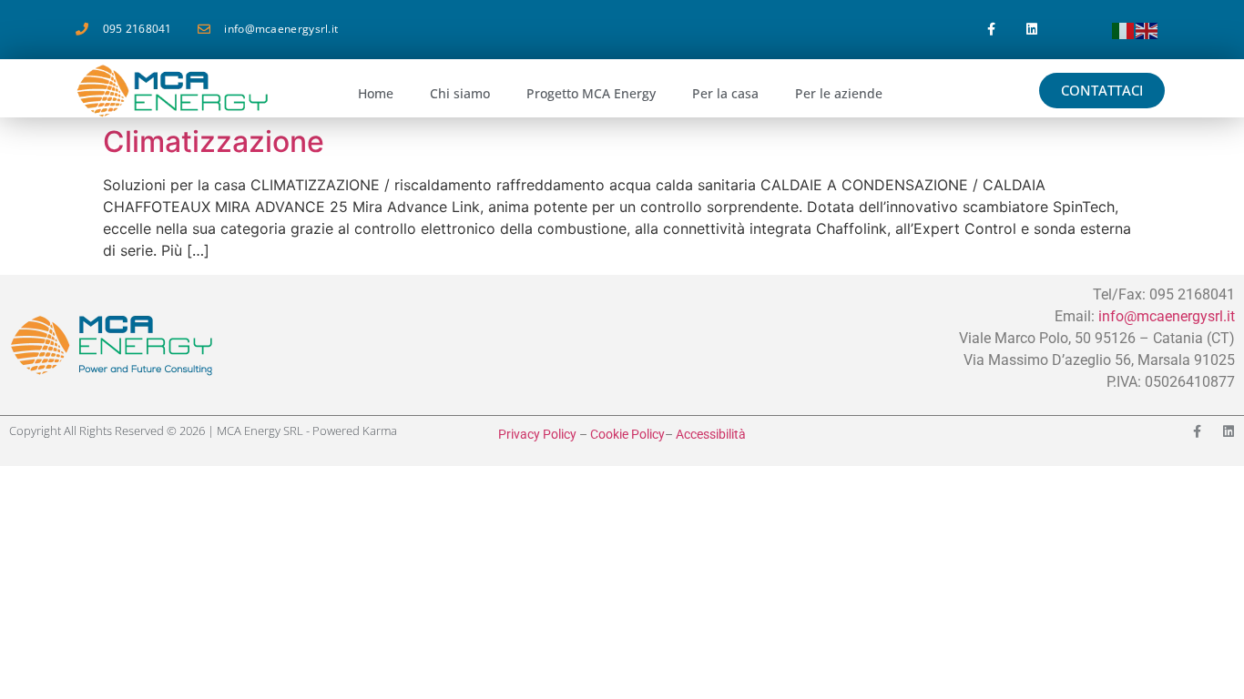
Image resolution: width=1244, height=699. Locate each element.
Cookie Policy (627, 434)
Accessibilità (711, 434)
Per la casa (725, 93)
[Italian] (1124, 29)
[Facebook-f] (991, 29)
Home (375, 93)
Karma (379, 430)
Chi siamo (460, 93)
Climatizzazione (213, 141)
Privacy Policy (537, 434)
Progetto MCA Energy (591, 93)
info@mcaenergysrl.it (1166, 316)
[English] (1147, 29)
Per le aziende (838, 93)
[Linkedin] (1032, 29)
